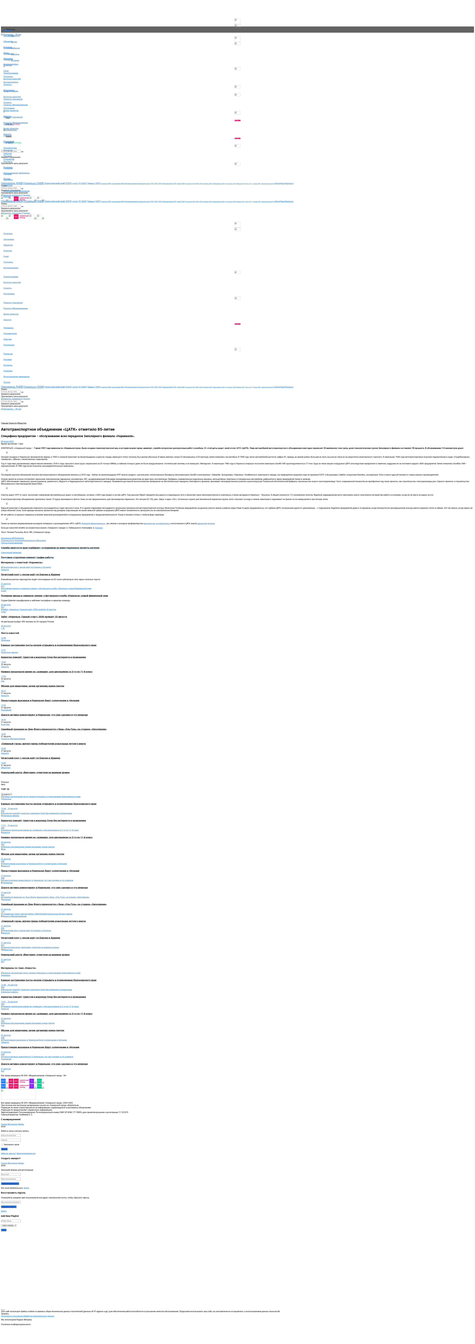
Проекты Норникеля (13, 117)
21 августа (6, 584)
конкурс (106, 201)
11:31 (3, 650)
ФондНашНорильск (284, 201)
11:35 (3, 676)
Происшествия (169, 201)
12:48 (3, 638)
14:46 (3, 763)
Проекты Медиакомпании (15, 123)
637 (2, 586)
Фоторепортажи (10, 82)
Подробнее (6, 1322)
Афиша (241, 201)
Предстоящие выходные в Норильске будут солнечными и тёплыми (40, 700)
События (7, 153)
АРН (157, 201)
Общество (8, 41)
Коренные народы (9, 652)
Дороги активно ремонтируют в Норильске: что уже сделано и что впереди (44, 715)
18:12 (3, 691)
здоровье (231, 201)
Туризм (257, 201)
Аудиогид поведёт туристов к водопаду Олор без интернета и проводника (43, 657)
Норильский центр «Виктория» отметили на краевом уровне (35, 772)
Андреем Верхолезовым (93, 523)
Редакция (8, 168)
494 (2, 811)
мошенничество (268, 201)
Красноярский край (58, 201)
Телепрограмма (10, 91)
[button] (4, 1124)
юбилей (20, 538)
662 (2, 895)
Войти (26, 1188)
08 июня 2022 (7, 441)
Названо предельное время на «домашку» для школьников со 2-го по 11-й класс (46, 671)
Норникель (12, 201)
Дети (248, 201)
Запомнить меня (11, 1144)
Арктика (207, 201)
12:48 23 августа (9, 808)
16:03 (3, 734)
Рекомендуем (10, 148)
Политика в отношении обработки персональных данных (27, 1316)
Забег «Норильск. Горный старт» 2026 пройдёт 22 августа (34, 616)
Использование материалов (16, 191)
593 (2, 928)
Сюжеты (7, 102)
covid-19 (79, 201)
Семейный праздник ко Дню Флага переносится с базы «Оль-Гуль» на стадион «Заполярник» (54, 729)
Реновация (6, 710)
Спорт (6, 71)
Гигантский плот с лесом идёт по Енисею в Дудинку (30, 574)
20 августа (6, 605)
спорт (181, 201)
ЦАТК (13, 538)
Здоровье (5, 640)
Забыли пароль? (8, 1153)
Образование (219, 201)
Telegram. (99, 528)
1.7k (3, 628)
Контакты (7, 179)
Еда (2, 681)
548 (2, 861)
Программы (9, 108)
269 (2, 828)
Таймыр (94, 201)
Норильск (34, 201)
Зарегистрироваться (26, 1153)
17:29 (3, 705)
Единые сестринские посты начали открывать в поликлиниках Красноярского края (48, 645)
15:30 (3, 748)
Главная (4, 423)
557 (2, 607)
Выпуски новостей (12, 97)
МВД (199, 201)
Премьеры (8, 142)
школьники (118, 201)
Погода (6, 197)
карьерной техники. (206, 523)
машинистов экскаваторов (156, 523)
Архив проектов (10, 128)
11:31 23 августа (9, 825)
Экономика (8, 36)
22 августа (6, 842)
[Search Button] (22, 206)
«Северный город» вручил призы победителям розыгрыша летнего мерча (43, 743)
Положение (8, 159)
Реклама (7, 174)
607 (2, 962)
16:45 (3, 720)
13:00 (3, 662)
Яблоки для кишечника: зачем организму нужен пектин (32, 686)
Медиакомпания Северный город (139, 201)
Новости (7, 134)
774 (2, 911)
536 (2, 844)
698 (2, 878)
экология (190, 201)
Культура (7, 65)
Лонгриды (8, 76)
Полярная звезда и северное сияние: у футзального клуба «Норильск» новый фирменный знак (54, 595)
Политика (7, 30)
